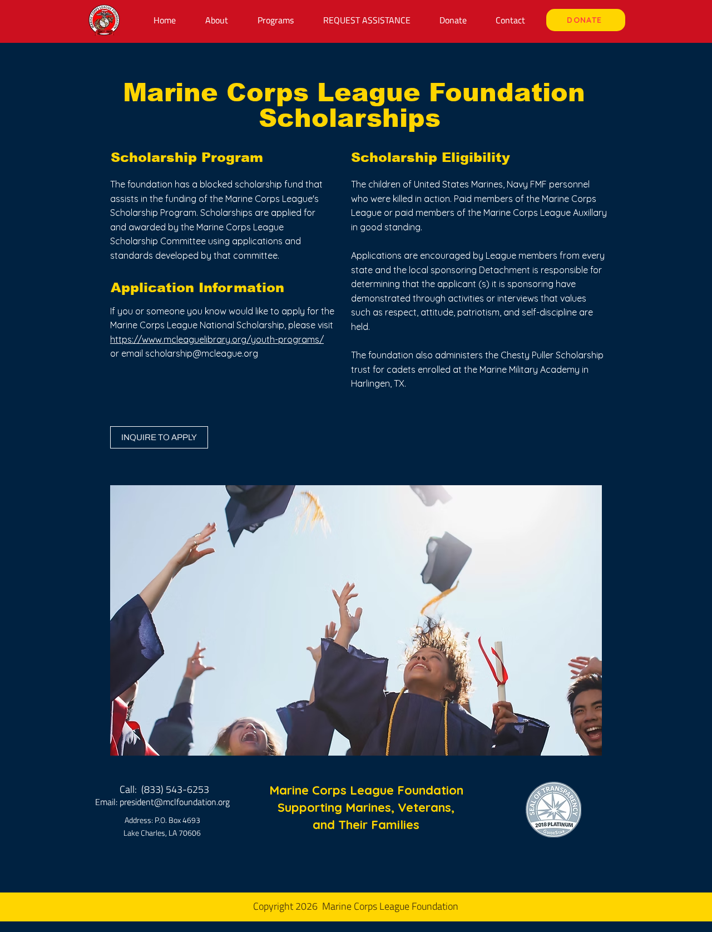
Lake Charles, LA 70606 (162, 833)
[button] (275, 20)
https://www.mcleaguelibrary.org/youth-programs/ (217, 339)
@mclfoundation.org (192, 801)
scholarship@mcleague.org (201, 353)
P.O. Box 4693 (177, 820)
